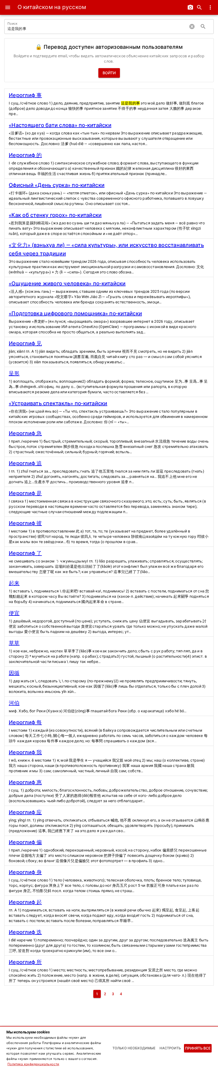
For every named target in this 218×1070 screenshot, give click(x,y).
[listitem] (109, 104)
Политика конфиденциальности (33, 1064)
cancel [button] (192, 26)
